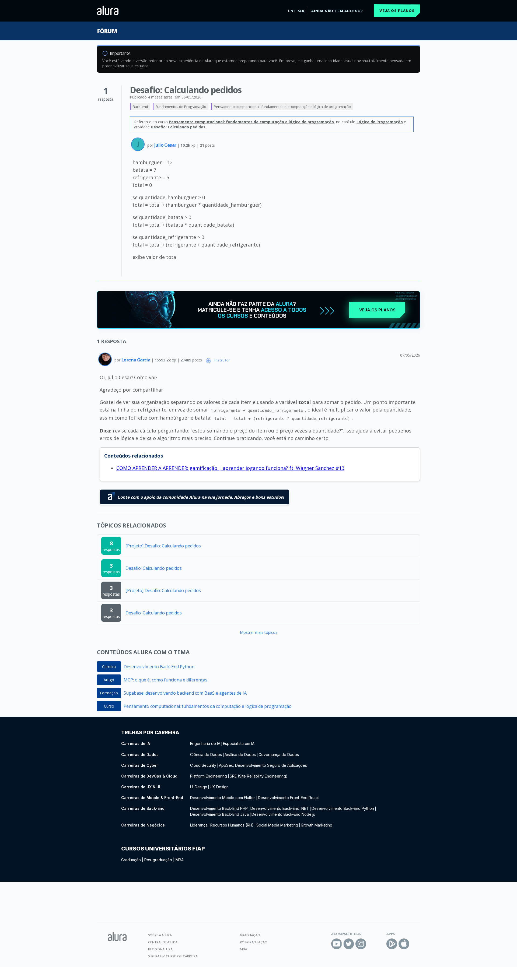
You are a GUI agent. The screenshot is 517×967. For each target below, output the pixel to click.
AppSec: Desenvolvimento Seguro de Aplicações (263, 765)
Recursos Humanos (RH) (232, 825)
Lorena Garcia (136, 360)
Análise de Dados (240, 754)
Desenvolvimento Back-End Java (219, 814)
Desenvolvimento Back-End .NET (279, 808)
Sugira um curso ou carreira (173, 956)
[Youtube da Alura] (336, 943)
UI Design (198, 787)
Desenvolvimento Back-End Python (159, 667)
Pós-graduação (158, 859)
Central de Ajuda (162, 942)
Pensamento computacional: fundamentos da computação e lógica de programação (282, 106)
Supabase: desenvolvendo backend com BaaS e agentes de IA (185, 693)
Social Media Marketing (277, 825)
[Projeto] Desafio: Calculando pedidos (163, 546)
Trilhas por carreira (150, 732)
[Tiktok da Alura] (373, 943)
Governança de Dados (278, 754)
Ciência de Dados (206, 754)
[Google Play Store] (391, 943)
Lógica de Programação (380, 121)
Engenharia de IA (205, 743)
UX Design (219, 787)
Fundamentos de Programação (181, 106)
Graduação (131, 859)
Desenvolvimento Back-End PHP (219, 808)
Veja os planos (397, 10)
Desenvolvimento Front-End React (288, 797)
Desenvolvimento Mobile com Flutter (223, 797)
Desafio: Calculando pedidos (178, 126)
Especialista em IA (238, 743)
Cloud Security (203, 765)
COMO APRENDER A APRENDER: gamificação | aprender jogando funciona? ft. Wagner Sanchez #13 (230, 468)
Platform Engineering (208, 776)
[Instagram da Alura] (360, 943)
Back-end (140, 106)
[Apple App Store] (404, 943)
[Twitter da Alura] (348, 943)
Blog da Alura (160, 949)
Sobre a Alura (160, 935)
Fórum (107, 31)
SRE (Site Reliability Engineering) (259, 776)
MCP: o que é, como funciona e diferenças (165, 680)
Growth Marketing (316, 825)
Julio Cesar (165, 145)
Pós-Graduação (253, 942)
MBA (180, 859)
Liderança (199, 825)
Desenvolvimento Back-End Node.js (283, 814)
